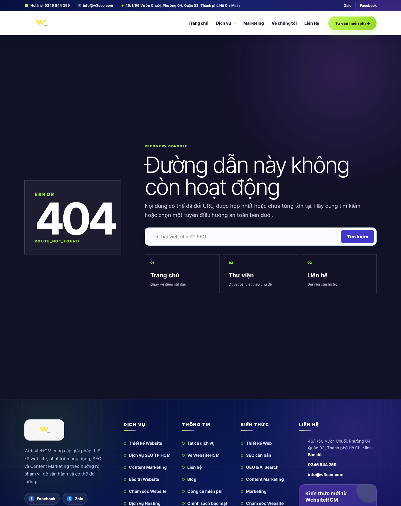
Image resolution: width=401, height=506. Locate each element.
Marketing (253, 23)
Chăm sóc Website (147, 491)
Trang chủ (198, 23)
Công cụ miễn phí (205, 491)
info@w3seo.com (98, 5)
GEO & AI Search (262, 467)
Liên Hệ (311, 23)
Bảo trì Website (144, 479)
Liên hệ (194, 467)
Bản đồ (315, 454)
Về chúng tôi (284, 23)
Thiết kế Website (145, 443)
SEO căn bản (258, 455)
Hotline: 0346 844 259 (50, 5)
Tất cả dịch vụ (201, 443)
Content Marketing (148, 467)
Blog (191, 479)
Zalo (347, 5)
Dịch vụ (223, 23)
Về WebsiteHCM (203, 455)
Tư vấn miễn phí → (352, 23)
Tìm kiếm (357, 236)
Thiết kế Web (259, 443)
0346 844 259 (322, 464)
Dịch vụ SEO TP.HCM (150, 455)
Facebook (368, 5)
